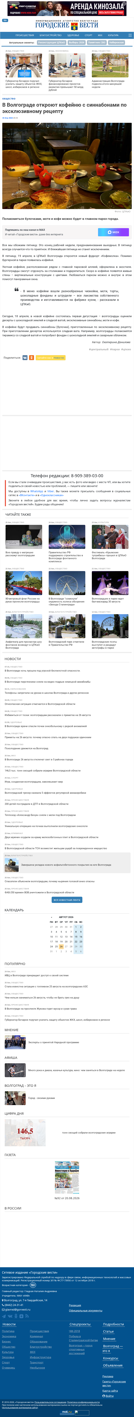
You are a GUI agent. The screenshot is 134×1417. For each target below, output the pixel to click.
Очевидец (8, 1367)
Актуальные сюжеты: (21, 42)
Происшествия (25, 35)
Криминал (36, 1336)
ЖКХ (100, 35)
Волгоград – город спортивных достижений (80, 1349)
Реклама (107, 1376)
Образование (38, 1341)
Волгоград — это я (112, 1348)
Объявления (113, 1365)
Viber (50, 491)
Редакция (75, 1305)
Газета (10, 1155)
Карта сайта (110, 1391)
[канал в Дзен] (21, 1316)
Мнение (11, 1030)
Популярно (15, 964)
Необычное (37, 1367)
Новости (13, 659)
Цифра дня (14, 1113)
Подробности (113, 1324)
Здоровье (73, 35)
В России (13, 1208)
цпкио (127, 349)
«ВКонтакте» (27, 495)
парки (116, 349)
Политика (8, 1331)
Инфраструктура (40, 1357)
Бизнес (6, 1341)
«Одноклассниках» (52, 495)
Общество (9, 98)
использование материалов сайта (20, 1407)
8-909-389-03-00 (87, 475)
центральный (100, 349)
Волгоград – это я (20, 1085)
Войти (110, 1396)
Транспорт (36, 1362)
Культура (113, 35)
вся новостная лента (67, 900)
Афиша (11, 1057)
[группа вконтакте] (10, 1316)
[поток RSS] (27, 1316)
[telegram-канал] (4, 1316)
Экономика (9, 1336)
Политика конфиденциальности (83, 1402)
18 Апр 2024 (7, 118)
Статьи (108, 1331)
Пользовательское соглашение (50, 1402)
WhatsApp (37, 491)
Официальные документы (85, 1310)
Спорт (88, 35)
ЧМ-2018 (74, 1331)
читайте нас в (50, 357)
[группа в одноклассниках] (15, 1316)
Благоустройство (51, 35)
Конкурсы (110, 1358)
